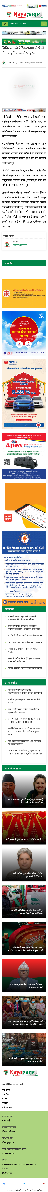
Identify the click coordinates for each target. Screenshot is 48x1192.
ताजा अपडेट (11, 683)
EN (5, 24)
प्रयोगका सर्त (7, 1107)
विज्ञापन (5, 1103)
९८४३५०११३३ (7, 1173)
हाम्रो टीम (5, 1094)
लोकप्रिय (9, 609)
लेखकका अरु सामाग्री (20, 245)
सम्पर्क (4, 1099)
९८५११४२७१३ (7, 1164)
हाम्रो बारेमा (6, 1090)
